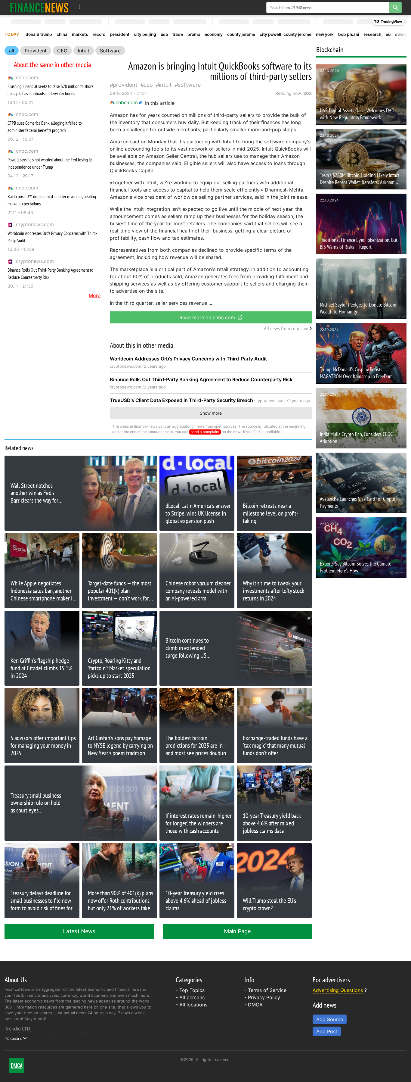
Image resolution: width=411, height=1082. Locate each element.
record (99, 34)
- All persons (190, 997)
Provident (36, 51)
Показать (13, 1038)
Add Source (329, 1019)
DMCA (255, 1005)
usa (164, 34)
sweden (403, 34)
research (372, 34)
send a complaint (205, 431)
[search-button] (395, 7)
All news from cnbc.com (286, 328)
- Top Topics (190, 990)
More (94, 295)
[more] (79, 7)
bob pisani (348, 34)
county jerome (241, 34)
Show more (211, 413)
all (11, 51)
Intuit (83, 51)
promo (193, 34)
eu (388, 34)
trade (177, 34)
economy (214, 34)
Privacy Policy (264, 997)
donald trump (39, 34)
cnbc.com (27, 77)
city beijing (145, 34)
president (119, 34)
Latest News (79, 931)
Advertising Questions (338, 990)
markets (80, 34)
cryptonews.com (35, 224)
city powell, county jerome (285, 34)
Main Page (237, 931)
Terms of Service (267, 990)
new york (325, 34)
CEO (62, 51)
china (62, 34)
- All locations (191, 1005)
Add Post (326, 1031)
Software (110, 51)
